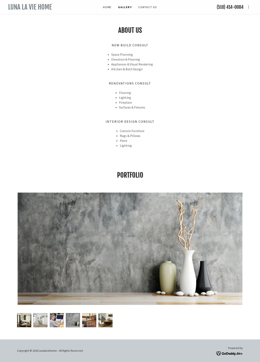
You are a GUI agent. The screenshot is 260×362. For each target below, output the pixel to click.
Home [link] (107, 7)
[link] (44, 8)
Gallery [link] (125, 7)
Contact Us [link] (147, 7)
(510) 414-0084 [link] (230, 7)
